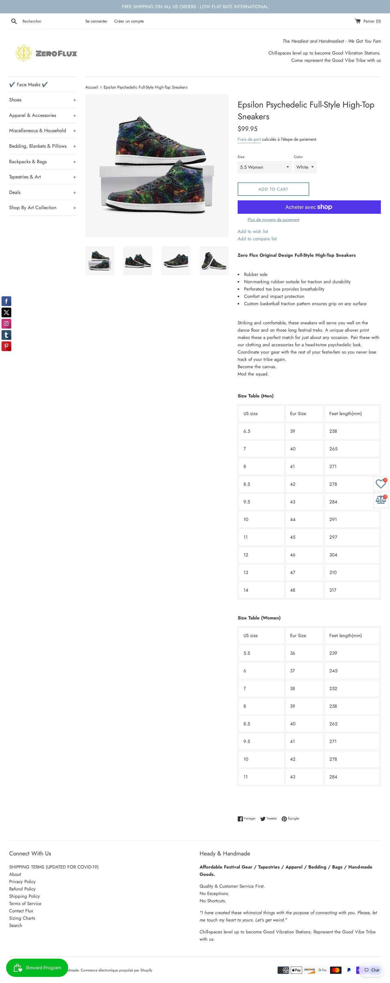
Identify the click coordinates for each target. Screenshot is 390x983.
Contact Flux (21, 910)
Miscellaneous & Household (42, 130)
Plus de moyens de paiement (273, 220)
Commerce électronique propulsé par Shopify (116, 970)
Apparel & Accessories (42, 115)
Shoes (42, 99)
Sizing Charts (22, 918)
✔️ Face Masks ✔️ (28, 84)
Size (241, 157)
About (15, 874)
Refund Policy (22, 889)
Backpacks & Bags (42, 161)
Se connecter (96, 21)
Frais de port (249, 139)
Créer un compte (129, 21)
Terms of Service (25, 903)
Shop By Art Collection (42, 207)
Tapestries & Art (42, 176)
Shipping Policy (24, 896)
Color (298, 157)
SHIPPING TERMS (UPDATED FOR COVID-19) (54, 867)
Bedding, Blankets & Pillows (42, 146)
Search (15, 925)
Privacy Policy (22, 881)
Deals (42, 192)
